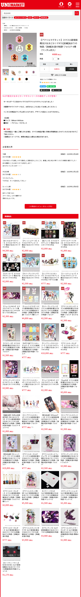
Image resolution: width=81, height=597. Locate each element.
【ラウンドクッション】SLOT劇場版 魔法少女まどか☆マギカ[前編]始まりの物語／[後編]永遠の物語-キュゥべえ (69, 495)
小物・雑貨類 (18, 28)
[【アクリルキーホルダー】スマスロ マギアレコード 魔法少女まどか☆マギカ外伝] (69, 332)
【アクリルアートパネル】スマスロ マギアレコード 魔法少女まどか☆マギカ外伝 (69, 244)
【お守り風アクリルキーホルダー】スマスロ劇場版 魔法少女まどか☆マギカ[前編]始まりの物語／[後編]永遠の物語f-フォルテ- (31, 348)
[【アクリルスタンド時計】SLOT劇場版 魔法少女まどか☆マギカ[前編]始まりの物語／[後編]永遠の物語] (31, 480)
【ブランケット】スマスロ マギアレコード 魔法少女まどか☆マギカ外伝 (11, 382)
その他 (26, 28)
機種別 (5, 25)
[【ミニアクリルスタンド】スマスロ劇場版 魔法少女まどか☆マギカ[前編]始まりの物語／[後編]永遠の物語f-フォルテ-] (31, 404)
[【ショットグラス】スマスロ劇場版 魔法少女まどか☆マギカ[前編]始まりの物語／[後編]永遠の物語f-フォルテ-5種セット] (31, 295)
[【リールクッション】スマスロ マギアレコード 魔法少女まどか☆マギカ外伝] (69, 262)
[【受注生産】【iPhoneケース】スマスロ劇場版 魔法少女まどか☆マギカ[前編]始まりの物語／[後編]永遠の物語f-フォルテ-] (50, 404)
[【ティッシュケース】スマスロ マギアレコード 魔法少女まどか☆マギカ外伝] (31, 230)
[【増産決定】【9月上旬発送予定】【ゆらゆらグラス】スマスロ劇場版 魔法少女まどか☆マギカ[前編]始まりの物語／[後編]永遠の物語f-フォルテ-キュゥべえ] (11, 404)
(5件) (54, 82)
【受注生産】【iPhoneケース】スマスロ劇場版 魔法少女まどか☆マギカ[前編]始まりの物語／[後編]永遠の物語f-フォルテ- (50, 420)
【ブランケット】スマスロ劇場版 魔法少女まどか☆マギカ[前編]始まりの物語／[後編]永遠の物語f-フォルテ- (69, 458)
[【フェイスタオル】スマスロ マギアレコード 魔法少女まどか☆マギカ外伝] (50, 369)
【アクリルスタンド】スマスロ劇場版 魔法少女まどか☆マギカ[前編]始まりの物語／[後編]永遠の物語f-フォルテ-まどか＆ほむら (69, 311)
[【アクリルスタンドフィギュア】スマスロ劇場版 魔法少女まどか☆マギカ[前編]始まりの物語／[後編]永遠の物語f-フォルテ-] (50, 443)
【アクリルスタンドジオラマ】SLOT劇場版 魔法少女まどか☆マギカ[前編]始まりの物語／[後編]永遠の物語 (31, 532)
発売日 (5, 30)
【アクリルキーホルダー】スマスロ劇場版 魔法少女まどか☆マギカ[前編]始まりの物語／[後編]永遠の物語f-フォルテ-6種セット (11, 496)
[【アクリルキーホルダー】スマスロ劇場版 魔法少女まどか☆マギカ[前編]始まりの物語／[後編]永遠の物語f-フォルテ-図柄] (31, 443)
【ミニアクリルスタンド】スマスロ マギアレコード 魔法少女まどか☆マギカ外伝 (31, 383)
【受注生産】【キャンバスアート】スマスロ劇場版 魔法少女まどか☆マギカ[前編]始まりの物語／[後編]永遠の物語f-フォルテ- (11, 459)
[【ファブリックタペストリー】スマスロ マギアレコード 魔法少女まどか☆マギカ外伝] (50, 332)
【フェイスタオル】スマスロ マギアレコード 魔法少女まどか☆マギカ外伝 (50, 383)
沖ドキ (36, 17)
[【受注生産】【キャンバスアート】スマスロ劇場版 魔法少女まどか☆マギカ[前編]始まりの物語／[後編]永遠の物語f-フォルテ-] (11, 443)
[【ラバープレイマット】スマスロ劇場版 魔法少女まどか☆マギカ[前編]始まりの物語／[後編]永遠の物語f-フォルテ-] (50, 295)
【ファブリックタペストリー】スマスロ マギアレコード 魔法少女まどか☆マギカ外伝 (50, 346)
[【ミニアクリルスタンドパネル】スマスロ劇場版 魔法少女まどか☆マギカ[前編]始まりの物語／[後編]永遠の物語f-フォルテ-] (69, 404)
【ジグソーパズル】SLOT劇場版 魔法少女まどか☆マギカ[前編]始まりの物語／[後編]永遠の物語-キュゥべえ (49, 495)
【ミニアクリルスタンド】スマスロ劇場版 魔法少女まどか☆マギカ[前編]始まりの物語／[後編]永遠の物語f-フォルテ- (31, 419)
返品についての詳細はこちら (48, 79)
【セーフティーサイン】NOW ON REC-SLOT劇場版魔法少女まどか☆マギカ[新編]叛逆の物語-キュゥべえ (11, 567)
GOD (30, 17)
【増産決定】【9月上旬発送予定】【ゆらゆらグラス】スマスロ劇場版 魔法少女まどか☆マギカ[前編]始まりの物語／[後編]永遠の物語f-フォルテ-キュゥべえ (11, 421)
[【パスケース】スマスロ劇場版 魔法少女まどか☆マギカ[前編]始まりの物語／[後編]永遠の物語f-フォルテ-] (11, 332)
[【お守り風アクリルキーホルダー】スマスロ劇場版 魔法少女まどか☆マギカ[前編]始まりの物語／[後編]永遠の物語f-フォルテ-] (31, 332)
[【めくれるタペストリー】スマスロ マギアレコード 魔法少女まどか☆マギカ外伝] (11, 230)
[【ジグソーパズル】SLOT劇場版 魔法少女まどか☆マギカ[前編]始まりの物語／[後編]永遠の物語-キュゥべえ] (50, 480)
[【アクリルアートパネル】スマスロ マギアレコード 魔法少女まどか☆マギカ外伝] (69, 230)
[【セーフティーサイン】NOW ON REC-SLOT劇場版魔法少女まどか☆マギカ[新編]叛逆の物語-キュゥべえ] (11, 552)
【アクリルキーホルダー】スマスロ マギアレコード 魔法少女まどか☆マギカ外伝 (69, 346)
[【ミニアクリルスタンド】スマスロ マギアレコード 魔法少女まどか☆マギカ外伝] (31, 369)
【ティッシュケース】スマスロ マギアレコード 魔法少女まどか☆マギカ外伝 (30, 244)
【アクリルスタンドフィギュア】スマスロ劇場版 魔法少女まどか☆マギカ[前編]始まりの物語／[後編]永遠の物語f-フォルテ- (50, 459)
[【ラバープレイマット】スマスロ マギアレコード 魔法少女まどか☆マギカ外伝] (31, 262)
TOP (4, 23)
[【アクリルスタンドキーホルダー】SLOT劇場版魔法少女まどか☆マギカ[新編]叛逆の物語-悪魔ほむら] (69, 517)
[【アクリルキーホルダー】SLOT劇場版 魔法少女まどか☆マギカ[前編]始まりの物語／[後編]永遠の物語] (11, 517)
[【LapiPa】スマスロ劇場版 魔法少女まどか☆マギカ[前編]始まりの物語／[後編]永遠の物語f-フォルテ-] (69, 369)
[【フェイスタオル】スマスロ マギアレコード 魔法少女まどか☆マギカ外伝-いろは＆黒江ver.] (11, 295)
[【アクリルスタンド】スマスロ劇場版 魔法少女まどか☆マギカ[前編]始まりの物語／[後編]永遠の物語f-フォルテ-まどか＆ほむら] (69, 295)
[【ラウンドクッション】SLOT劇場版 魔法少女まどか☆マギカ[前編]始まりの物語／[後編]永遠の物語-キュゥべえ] (69, 480)
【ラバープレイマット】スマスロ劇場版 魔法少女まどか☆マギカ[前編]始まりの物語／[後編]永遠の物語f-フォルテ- (50, 310)
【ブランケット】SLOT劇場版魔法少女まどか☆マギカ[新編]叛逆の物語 (50, 530)
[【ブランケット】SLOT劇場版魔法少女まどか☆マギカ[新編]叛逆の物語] (50, 517)
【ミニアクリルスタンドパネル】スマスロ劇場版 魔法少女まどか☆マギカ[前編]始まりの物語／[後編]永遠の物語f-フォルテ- (69, 420)
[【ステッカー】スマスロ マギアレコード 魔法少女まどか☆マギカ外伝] (11, 262)
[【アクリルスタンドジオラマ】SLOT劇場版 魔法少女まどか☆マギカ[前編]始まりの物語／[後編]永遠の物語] (31, 517)
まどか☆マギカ (20, 17)
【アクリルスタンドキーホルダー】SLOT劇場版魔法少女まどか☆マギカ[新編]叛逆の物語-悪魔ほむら (69, 532)
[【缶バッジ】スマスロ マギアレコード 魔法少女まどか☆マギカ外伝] (50, 230)
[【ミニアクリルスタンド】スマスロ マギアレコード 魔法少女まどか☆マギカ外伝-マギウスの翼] (50, 262)
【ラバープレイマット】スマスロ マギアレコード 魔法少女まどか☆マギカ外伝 (31, 276)
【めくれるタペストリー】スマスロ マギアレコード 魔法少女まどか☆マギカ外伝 (11, 244)
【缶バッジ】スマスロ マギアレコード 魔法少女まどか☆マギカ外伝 (50, 243)
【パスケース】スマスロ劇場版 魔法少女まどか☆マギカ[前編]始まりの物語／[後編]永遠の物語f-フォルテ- (11, 347)
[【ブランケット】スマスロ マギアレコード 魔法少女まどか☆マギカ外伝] (11, 369)
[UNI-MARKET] (12, 4)
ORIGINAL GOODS (8, 28)
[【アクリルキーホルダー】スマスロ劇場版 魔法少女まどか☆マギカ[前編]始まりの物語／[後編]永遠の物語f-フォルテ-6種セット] (11, 480)
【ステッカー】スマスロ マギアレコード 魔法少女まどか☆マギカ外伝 (11, 275)
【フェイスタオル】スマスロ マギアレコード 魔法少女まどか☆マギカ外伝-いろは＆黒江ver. (11, 309)
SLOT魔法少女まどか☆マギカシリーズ (19, 25)
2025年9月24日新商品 (15, 30)
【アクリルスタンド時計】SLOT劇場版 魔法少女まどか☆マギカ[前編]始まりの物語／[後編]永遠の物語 (30, 495)
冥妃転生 (44, 17)
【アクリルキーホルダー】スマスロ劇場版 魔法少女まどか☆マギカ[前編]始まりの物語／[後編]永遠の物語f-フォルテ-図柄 (31, 459)
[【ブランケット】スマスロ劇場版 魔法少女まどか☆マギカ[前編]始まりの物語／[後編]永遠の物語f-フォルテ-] (69, 443)
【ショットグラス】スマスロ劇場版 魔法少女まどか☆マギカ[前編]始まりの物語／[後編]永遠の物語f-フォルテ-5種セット (31, 310)
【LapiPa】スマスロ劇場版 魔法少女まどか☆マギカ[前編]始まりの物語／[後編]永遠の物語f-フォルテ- (69, 384)
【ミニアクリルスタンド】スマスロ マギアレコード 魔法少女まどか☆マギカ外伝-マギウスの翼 (50, 276)
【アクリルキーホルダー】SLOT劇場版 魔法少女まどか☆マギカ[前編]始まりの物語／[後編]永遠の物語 (11, 532)
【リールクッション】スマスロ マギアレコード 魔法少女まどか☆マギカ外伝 (69, 276)
